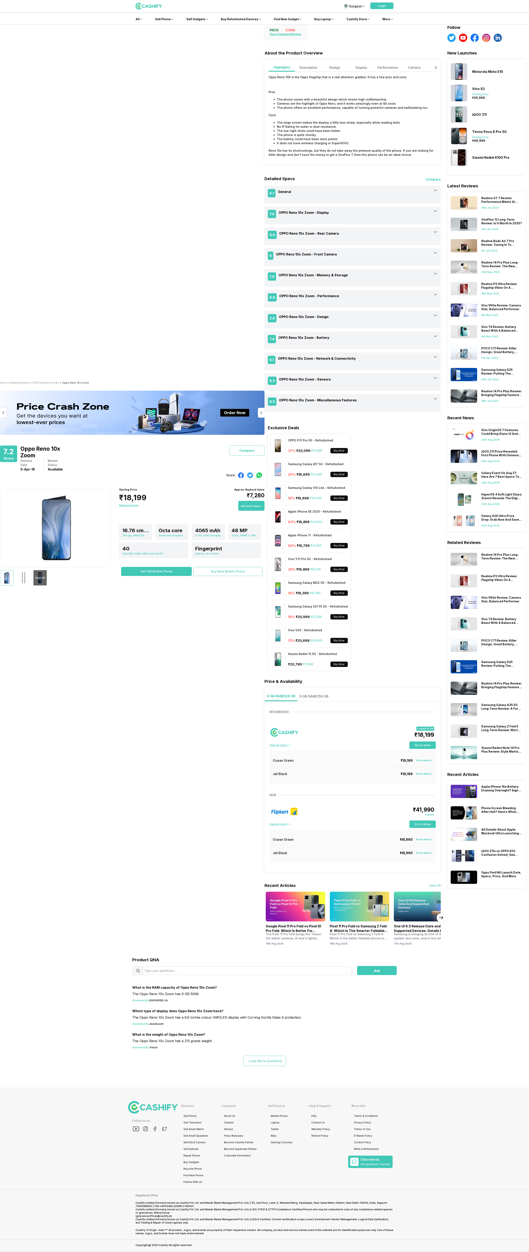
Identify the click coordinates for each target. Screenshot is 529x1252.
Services (187, 1106)
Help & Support (320, 1106)
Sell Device (276, 1106)
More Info (358, 1106)
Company (229, 1106)
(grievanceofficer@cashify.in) (154, 1216)
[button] (381, 5)
